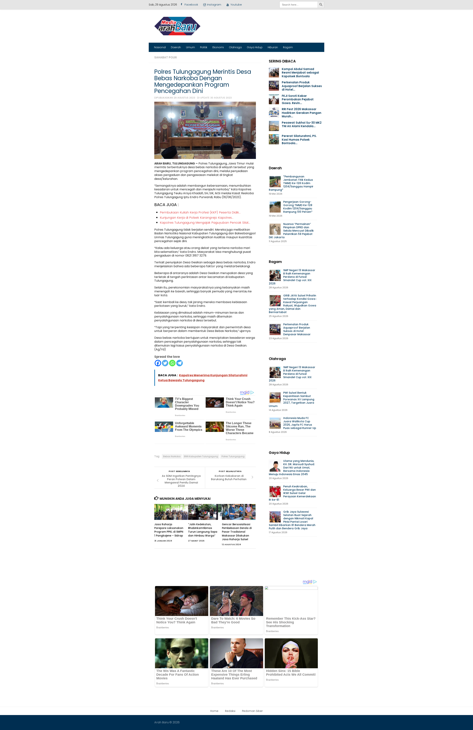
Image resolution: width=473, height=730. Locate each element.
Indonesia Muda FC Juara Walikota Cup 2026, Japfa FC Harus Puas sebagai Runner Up (299, 423)
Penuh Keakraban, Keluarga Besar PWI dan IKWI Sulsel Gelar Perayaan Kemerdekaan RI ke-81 (292, 493)
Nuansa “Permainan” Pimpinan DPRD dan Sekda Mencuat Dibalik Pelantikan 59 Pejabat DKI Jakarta (291, 230)
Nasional (160, 47)
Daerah (176, 47)
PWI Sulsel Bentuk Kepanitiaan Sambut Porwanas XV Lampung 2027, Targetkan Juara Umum (291, 399)
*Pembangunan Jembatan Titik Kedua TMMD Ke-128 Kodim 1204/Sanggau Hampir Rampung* (291, 183)
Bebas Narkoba (172, 456)
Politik (203, 47)
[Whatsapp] (172, 363)
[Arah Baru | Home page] (177, 26)
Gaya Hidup (255, 47)
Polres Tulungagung (233, 456)
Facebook (191, 4)
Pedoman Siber (252, 711)
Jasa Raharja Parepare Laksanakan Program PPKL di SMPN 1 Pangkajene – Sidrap (168, 530)
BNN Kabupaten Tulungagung (201, 456)
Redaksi (230, 711)
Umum (190, 47)
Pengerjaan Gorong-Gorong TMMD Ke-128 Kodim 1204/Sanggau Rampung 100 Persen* (297, 207)
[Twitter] (165, 363)
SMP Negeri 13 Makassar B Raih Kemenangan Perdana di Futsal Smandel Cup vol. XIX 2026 (292, 276)
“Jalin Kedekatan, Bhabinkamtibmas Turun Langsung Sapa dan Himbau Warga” (202, 530)
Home (214, 711)
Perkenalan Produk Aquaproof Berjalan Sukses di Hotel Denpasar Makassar (297, 329)
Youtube (236, 4)
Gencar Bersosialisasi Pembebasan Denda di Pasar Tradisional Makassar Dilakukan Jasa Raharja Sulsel (237, 532)
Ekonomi (218, 47)
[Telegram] (179, 363)
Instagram (214, 4)
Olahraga (235, 47)
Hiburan (273, 47)
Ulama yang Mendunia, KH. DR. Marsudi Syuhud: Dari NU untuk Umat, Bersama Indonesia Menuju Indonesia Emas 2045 (292, 467)
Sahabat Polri (165, 57)
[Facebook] (158, 363)
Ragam (288, 47)
